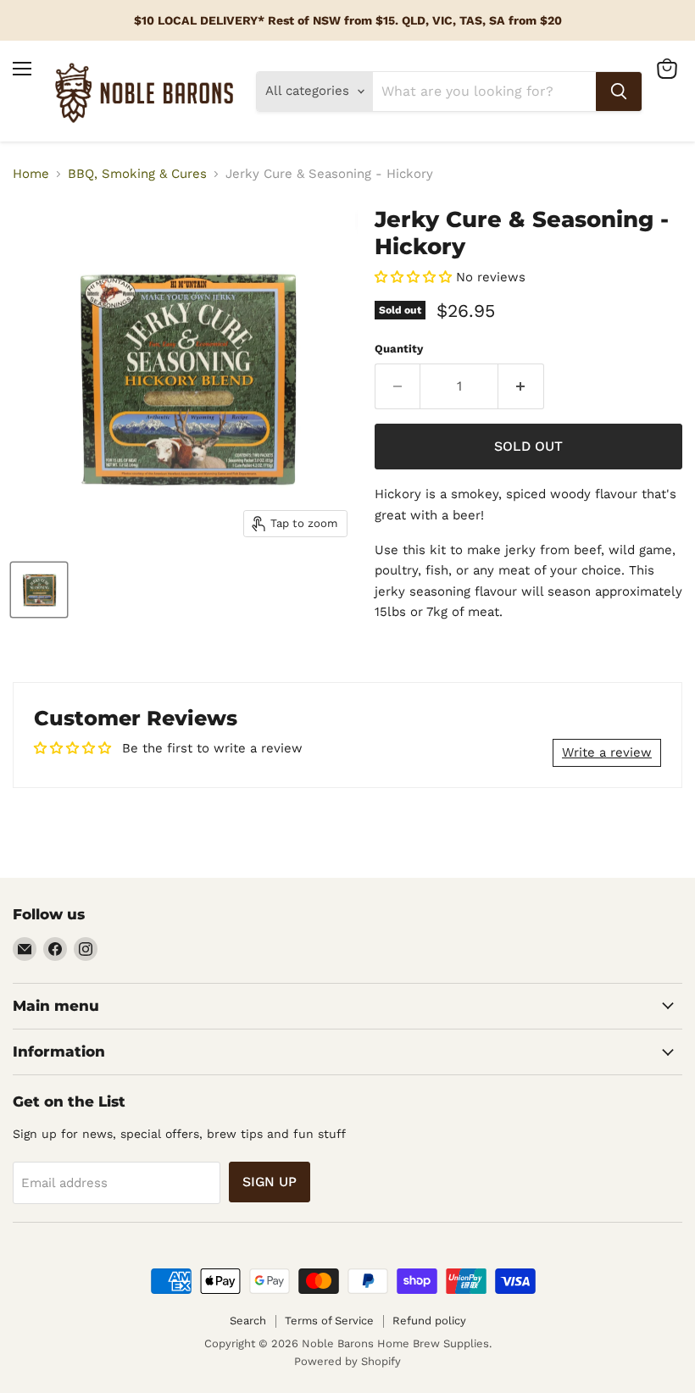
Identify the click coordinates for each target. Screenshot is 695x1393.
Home (31, 174)
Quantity (399, 348)
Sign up (269, 1182)
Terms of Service (329, 1320)
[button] (413, 277)
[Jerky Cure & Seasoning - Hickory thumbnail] (39, 590)
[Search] (619, 91)
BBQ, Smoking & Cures (137, 174)
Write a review (607, 752)
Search (248, 1320)
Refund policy (429, 1320)
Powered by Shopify (347, 1361)
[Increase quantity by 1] (521, 386)
